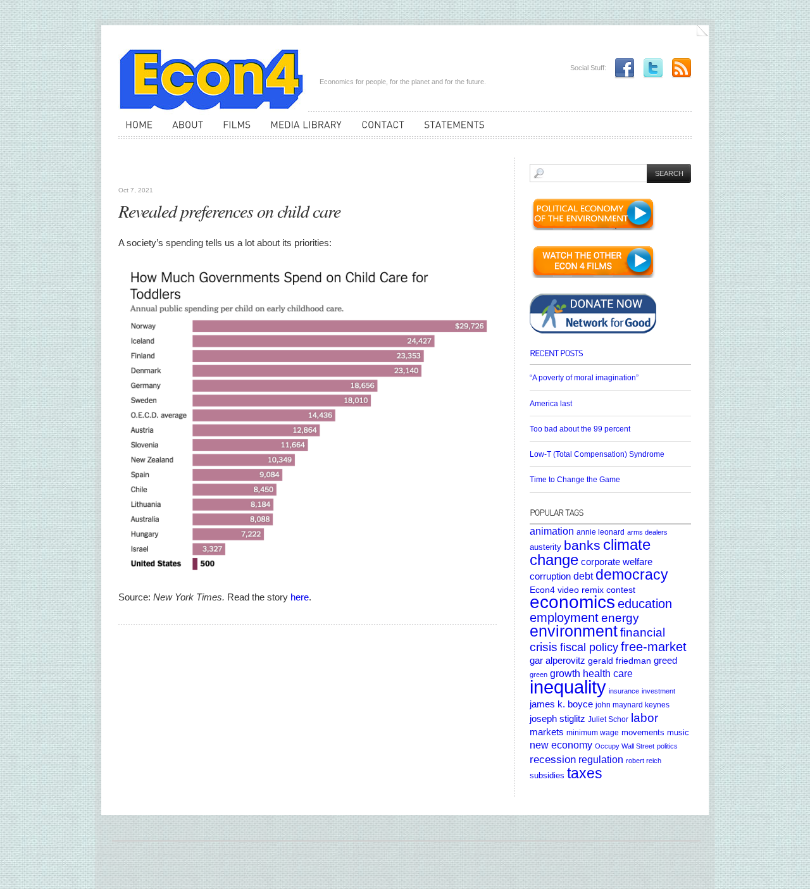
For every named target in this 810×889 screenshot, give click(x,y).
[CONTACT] (379, 130)
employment (564, 618)
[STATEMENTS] (451, 130)
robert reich (643, 760)
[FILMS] (233, 130)
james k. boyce (561, 704)
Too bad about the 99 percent (580, 429)
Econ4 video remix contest (582, 590)
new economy (561, 745)
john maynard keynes (632, 704)
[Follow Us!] (650, 67)
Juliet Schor (608, 719)
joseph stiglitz (557, 718)
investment (658, 691)
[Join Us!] (621, 67)
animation (552, 531)
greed (665, 661)
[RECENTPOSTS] (610, 357)
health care (608, 673)
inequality (568, 686)
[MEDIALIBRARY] (302, 130)
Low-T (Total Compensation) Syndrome (597, 454)
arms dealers (647, 532)
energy (620, 618)
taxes (584, 773)
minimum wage (592, 732)
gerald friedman (619, 661)
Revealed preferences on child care (229, 211)
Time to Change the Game (575, 479)
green (538, 674)
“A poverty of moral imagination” (584, 377)
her (297, 597)
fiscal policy (589, 647)
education (645, 604)
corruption (550, 576)
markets (547, 732)
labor (644, 717)
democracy (631, 574)
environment (574, 631)
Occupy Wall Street (624, 746)
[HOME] (135, 130)
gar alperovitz (557, 660)
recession (553, 760)
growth (565, 673)
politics (667, 746)
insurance (624, 691)
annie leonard (600, 532)
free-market (654, 647)
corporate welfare (616, 562)
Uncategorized (147, 171)
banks (582, 545)
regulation (600, 759)
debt (583, 575)
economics (572, 602)
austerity (545, 547)
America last (551, 403)
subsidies (547, 775)
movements (642, 732)
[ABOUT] (184, 130)
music (678, 732)
